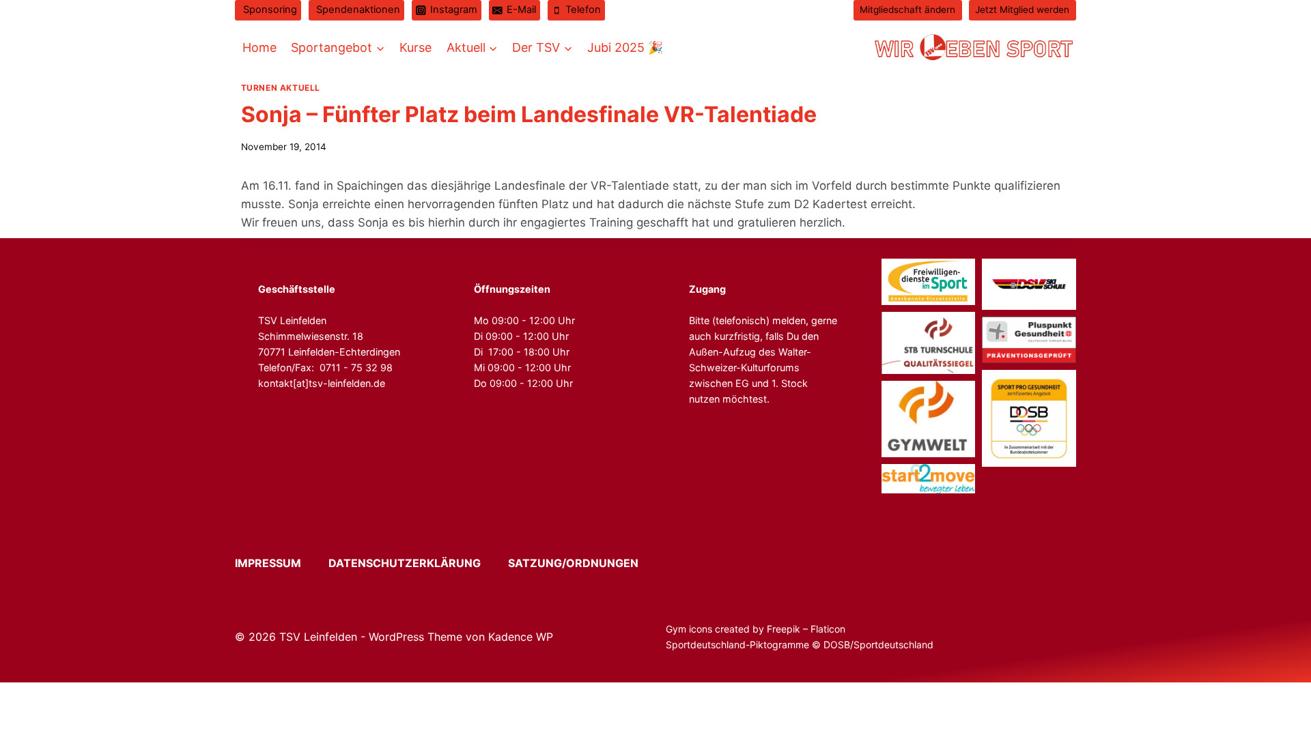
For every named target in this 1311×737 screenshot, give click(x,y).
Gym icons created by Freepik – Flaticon (755, 629)
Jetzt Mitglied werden (1022, 9)
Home (259, 47)
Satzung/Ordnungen (573, 563)
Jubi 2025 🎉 (625, 47)
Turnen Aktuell (280, 88)
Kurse (415, 47)
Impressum (280, 563)
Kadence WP (520, 637)
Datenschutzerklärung (416, 563)
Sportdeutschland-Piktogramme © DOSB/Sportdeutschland (801, 644)
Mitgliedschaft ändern (907, 9)
